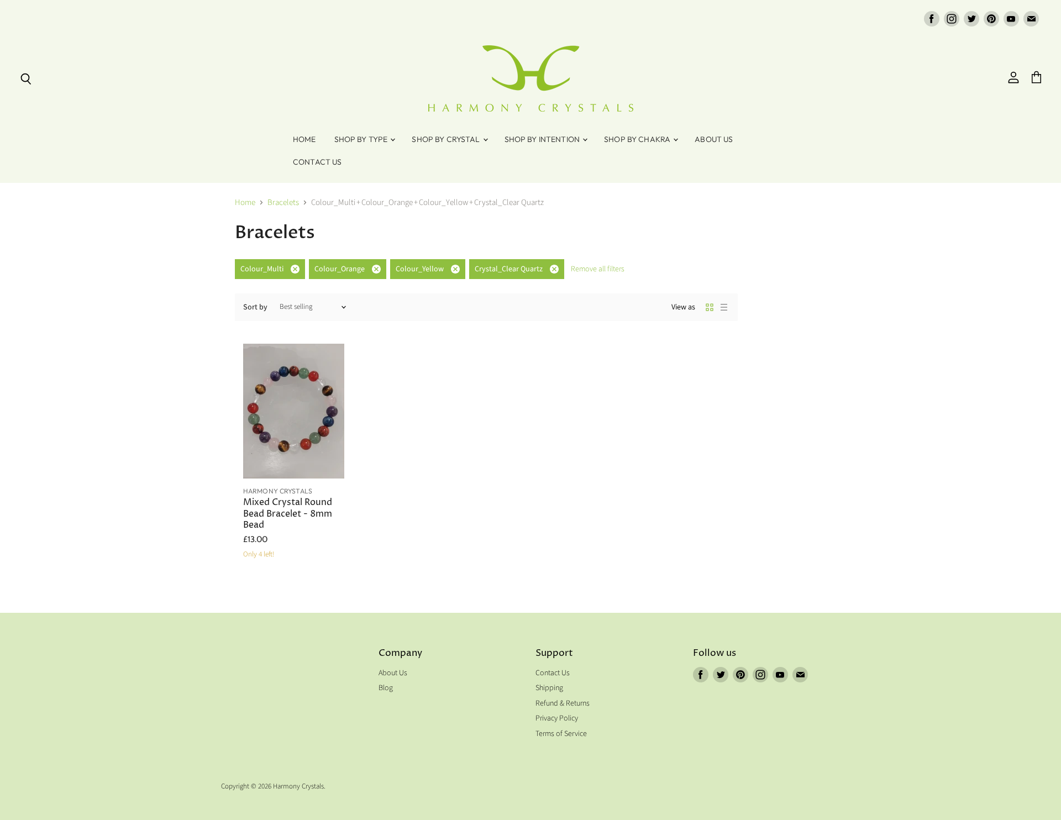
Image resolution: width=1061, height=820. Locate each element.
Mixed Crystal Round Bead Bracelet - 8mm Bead (287, 514)
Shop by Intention (543, 139)
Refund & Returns (562, 703)
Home (304, 139)
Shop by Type (362, 139)
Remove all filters (597, 269)
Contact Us (317, 162)
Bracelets (283, 202)
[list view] (723, 307)
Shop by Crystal (446, 139)
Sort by (255, 307)
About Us (714, 139)
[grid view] (709, 307)
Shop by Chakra (638, 139)
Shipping (549, 687)
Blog (386, 687)
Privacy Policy (556, 718)
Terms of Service (561, 733)
